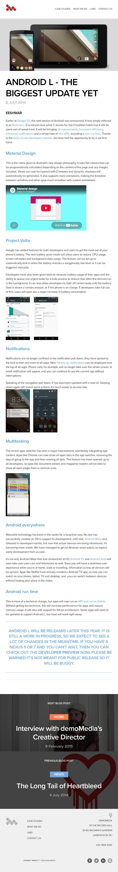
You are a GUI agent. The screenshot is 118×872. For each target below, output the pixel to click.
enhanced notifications (19, 133)
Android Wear (93, 539)
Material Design (21, 153)
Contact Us (105, 8)
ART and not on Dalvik (91, 601)
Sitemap (27, 861)
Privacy (35, 861)
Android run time (22, 591)
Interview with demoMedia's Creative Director (59, 732)
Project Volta (18, 240)
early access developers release (32, 138)
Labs (93, 8)
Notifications (18, 348)
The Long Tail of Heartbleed (59, 786)
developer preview (58, 652)
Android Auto (98, 559)
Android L (18, 125)
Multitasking (17, 441)
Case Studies (62, 8)
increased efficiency (91, 129)
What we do (80, 8)
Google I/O (23, 121)
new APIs (64, 133)
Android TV (77, 559)
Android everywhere (25, 525)
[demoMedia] (12, 821)
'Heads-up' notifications (71, 363)
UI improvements (67, 129)
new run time (92, 133)
